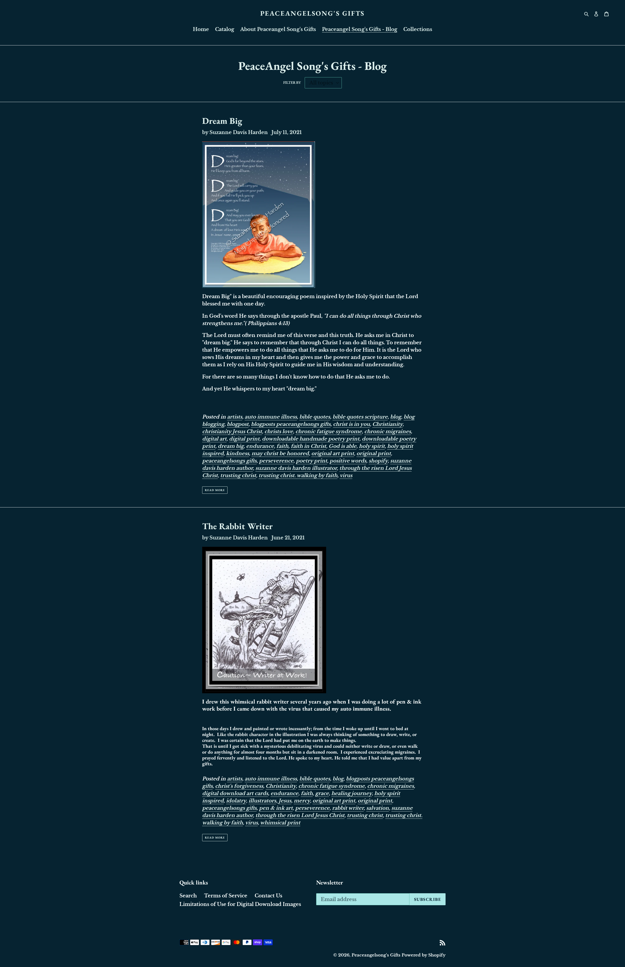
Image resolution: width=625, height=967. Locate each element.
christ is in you (351, 424)
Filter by (292, 82)
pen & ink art (276, 808)
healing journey (351, 793)
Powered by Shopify (424, 955)
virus (346, 475)
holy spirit (372, 446)
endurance (260, 446)
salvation (377, 808)
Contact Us (268, 896)
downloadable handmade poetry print (310, 439)
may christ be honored (280, 453)
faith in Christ (308, 446)
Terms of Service (225, 896)
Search (188, 896)
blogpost (238, 424)
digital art (214, 439)
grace (322, 793)
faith (282, 446)
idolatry (236, 801)
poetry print (311, 461)
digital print (244, 439)
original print (373, 453)
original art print (332, 453)
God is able (342, 446)
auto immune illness (271, 417)
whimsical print (280, 823)
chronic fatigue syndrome (328, 431)
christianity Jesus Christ (232, 431)
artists (234, 417)
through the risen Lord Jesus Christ (299, 815)
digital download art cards (235, 793)
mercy (302, 801)
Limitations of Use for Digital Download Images (240, 904)
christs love (278, 431)
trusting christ (238, 475)
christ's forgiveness (239, 786)
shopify (378, 461)
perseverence (276, 461)
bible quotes (314, 417)
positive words (348, 461)
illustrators (262, 801)
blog (395, 417)
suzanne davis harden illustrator (296, 468)
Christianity (387, 424)
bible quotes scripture (360, 417)
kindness (237, 453)
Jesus (285, 801)
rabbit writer (348, 808)
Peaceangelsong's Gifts (312, 13)
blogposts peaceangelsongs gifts (291, 424)
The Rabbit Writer (237, 526)
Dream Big (222, 120)
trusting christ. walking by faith (298, 475)
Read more (215, 490)
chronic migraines (387, 431)
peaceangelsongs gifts (229, 461)
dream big (231, 446)
